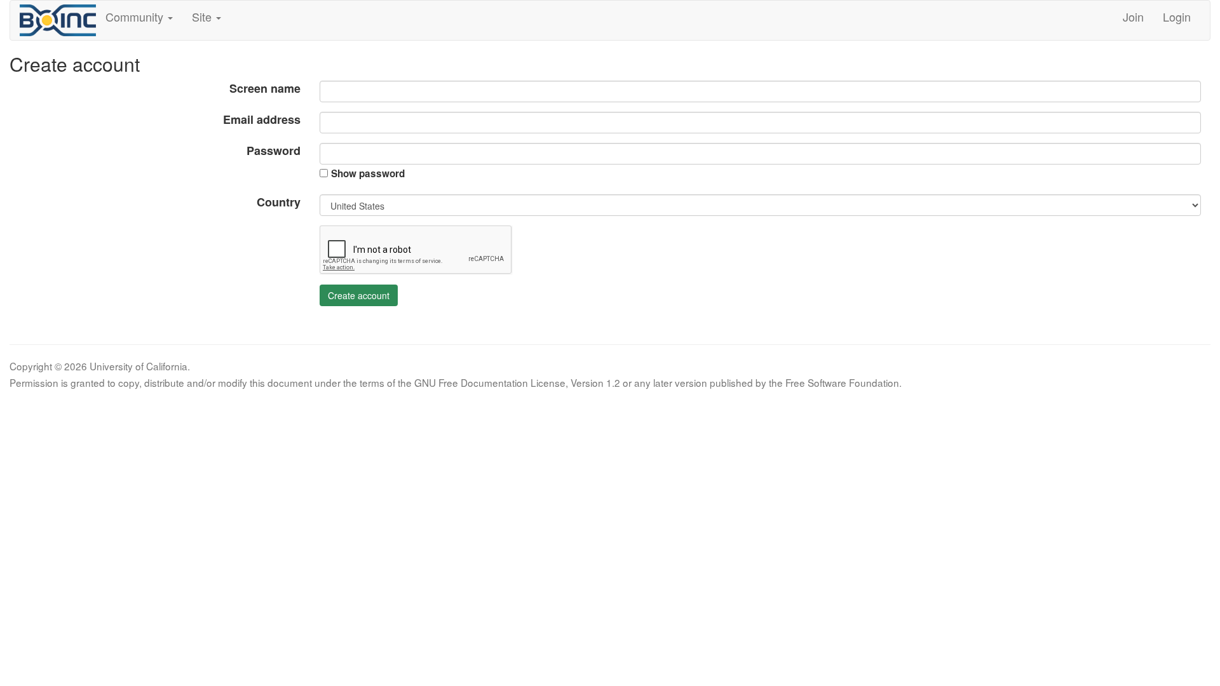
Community (135, 16)
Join (1133, 16)
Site (203, 16)
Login (1177, 16)
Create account (359, 295)
